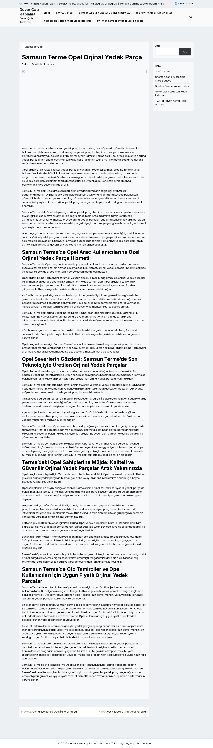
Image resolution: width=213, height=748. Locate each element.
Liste (47, 12)
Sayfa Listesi (64, 12)
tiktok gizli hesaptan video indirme (67, 21)
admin (53, 64)
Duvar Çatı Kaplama (29, 11)
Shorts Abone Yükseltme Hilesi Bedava (104, 12)
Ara (157, 46)
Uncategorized (33, 47)
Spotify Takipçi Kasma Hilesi (154, 12)
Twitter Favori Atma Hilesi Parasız (120, 21)
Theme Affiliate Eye (112, 743)
